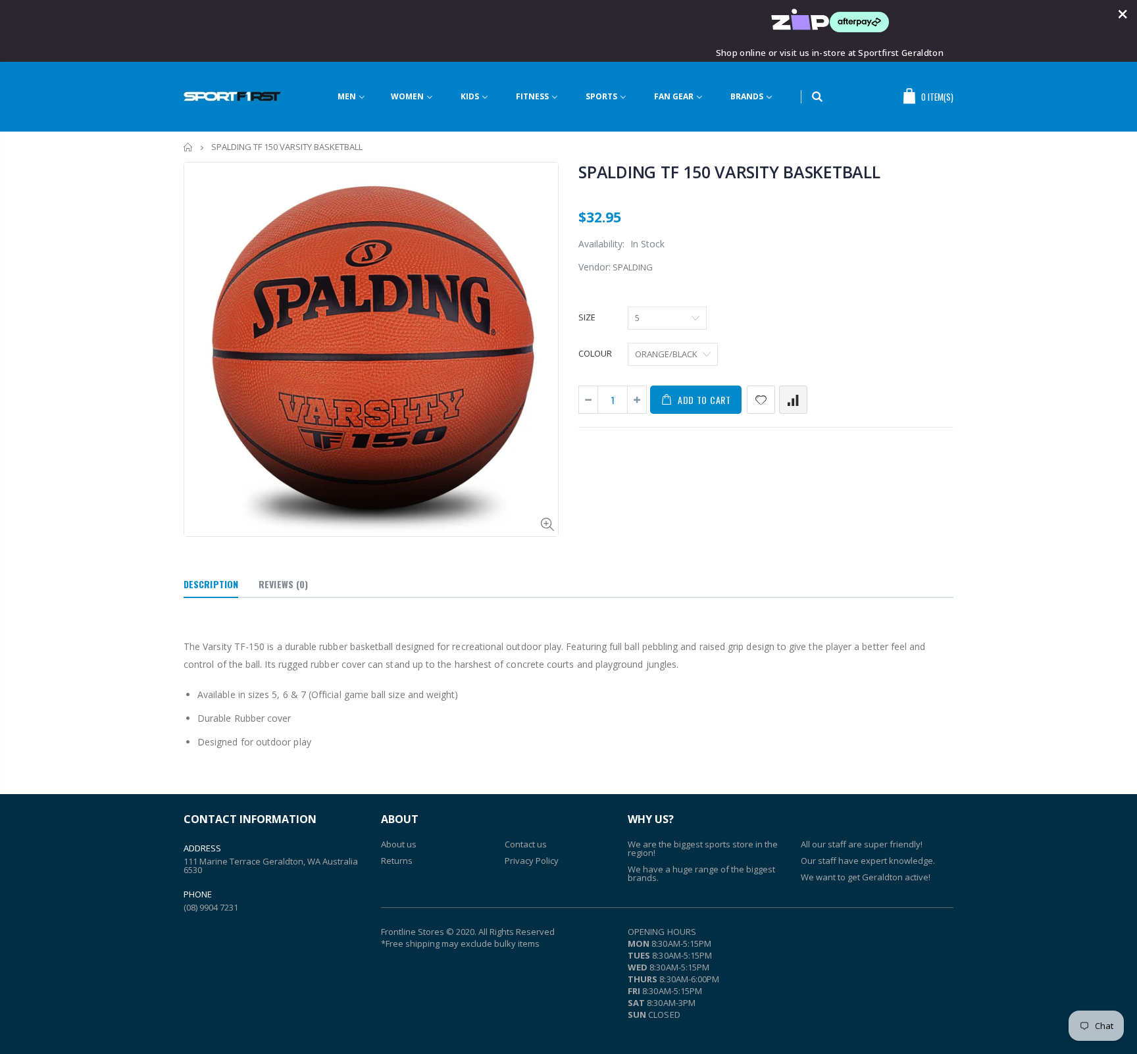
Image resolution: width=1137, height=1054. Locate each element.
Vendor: (594, 267)
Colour (595, 353)
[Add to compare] (793, 400)
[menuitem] (359, 97)
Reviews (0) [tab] (283, 584)
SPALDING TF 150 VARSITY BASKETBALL (729, 172)
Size (586, 317)
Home (188, 147)
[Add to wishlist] (761, 400)
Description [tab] (211, 584)
